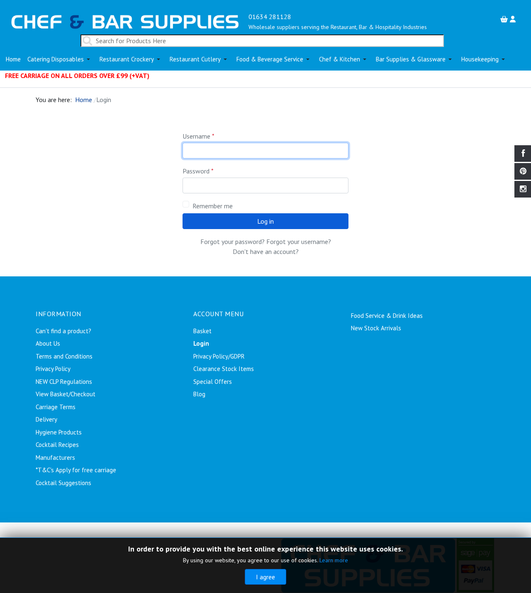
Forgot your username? (298, 241)
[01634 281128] (125, 21)
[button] (60, 59)
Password (198, 171)
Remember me (212, 206)
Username (198, 136)
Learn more (333, 560)
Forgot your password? (232, 241)
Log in (265, 221)
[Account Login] (514, 19)
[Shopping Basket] (505, 19)
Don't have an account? (266, 251)
